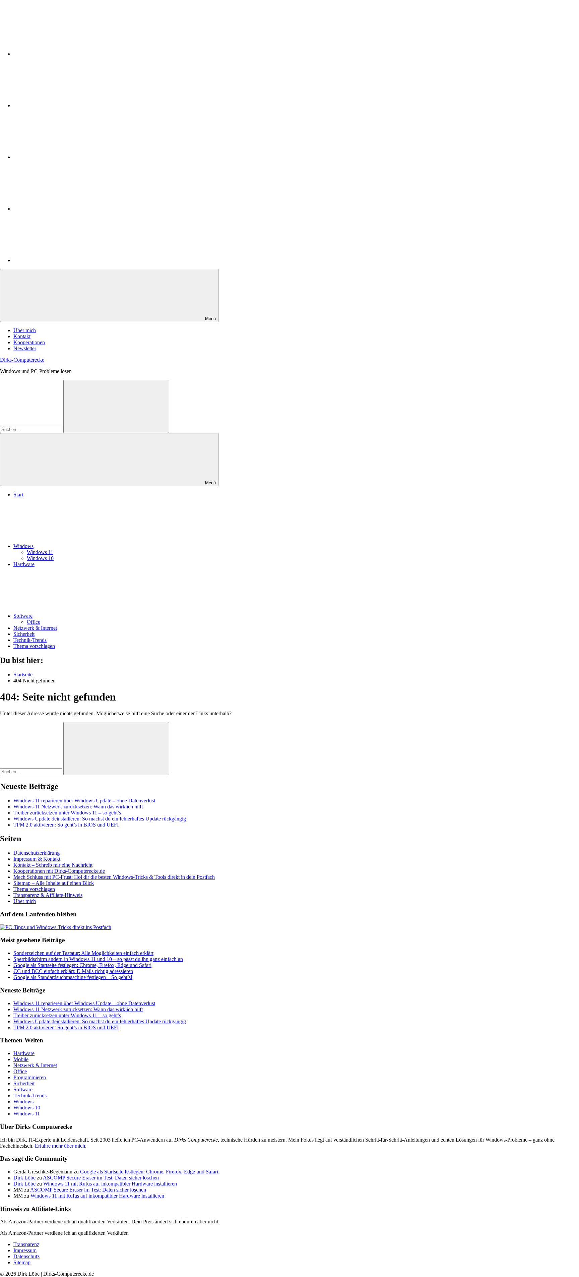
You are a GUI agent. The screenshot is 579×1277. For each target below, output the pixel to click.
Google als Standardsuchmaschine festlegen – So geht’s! (72, 977)
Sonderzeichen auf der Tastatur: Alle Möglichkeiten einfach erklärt (83, 953)
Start (18, 494)
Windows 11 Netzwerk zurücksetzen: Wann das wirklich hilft (78, 806)
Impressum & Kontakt (36, 859)
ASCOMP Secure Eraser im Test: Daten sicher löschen (101, 1177)
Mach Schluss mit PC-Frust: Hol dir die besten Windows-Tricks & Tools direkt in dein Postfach (114, 877)
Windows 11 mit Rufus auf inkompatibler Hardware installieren (110, 1184)
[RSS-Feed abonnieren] (63, 260)
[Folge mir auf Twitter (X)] (63, 105)
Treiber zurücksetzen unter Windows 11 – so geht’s (67, 812)
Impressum (25, 1250)
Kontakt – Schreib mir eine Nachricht (52, 865)
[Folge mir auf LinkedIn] (63, 54)
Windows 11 (40, 552)
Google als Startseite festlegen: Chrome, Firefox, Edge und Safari (82, 965)
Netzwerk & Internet (35, 628)
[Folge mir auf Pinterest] (63, 157)
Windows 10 (40, 558)
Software (23, 616)
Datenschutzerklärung (36, 853)
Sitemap (21, 1262)
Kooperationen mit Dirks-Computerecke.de (59, 871)
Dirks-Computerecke (22, 360)
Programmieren (29, 1077)
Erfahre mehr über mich (60, 1146)
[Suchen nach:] (31, 429)
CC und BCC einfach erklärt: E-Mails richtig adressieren (73, 971)
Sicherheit (24, 634)
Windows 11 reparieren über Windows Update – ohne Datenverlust (84, 800)
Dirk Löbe (24, 1177)
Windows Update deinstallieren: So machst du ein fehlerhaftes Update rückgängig (99, 819)
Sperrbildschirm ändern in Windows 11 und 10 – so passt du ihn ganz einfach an (98, 959)
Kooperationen (29, 342)
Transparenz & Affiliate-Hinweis (47, 895)
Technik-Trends (30, 640)
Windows (23, 546)
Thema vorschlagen (34, 646)
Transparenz (26, 1244)
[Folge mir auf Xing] (63, 208)
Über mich (24, 330)
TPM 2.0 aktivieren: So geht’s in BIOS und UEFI (66, 825)
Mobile (20, 1059)
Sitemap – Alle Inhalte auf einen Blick (53, 883)
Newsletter (24, 348)
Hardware (24, 564)
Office (33, 622)
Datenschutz (26, 1256)
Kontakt (21, 336)
